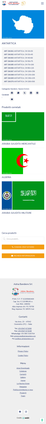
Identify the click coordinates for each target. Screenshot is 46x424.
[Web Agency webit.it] (25, 418)
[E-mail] (12, 99)
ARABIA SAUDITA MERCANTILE (19, 143)
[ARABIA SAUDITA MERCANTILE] (23, 126)
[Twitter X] (25, 93)
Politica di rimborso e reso (23, 390)
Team (23, 396)
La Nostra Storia (23, 383)
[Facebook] (12, 93)
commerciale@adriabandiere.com (25, 336)
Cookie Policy (23, 355)
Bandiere (13, 89)
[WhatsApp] (18, 93)
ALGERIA (6, 177)
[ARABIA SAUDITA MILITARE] (23, 195)
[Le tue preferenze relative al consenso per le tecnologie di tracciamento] (42, 420)
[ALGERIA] (23, 161)
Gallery (23, 377)
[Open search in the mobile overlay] (23, 239)
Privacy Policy (23, 351)
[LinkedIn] (31, 93)
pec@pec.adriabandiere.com (24, 339)
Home (23, 380)
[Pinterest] (37, 93)
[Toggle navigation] (42, 3)
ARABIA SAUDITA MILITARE (16, 213)
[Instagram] (26, 412)
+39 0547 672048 (25, 331)
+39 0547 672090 (25, 328)
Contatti (23, 374)
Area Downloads (23, 368)
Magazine (23, 387)
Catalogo (23, 371)
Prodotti (23, 393)
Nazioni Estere (23, 89)
